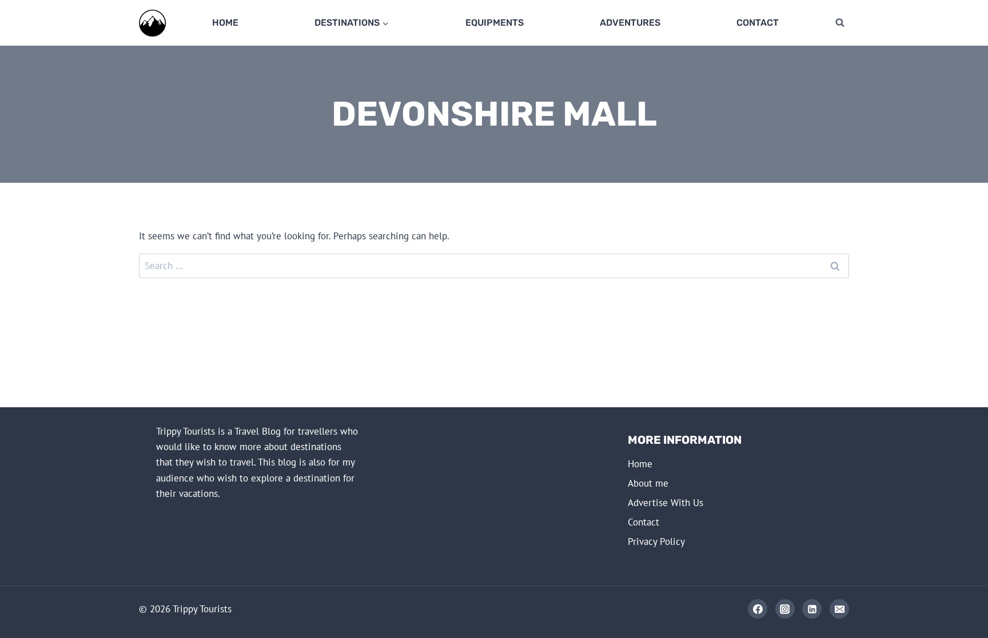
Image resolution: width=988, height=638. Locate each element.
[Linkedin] (812, 609)
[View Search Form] (840, 23)
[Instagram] (785, 609)
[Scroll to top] (937, 610)
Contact (757, 22)
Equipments (494, 22)
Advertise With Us (665, 502)
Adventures (630, 22)
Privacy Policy (656, 541)
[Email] (839, 609)
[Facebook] (757, 609)
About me (648, 483)
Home (225, 22)
